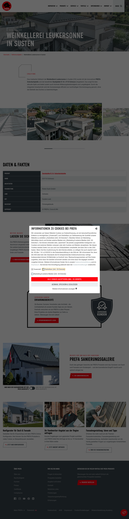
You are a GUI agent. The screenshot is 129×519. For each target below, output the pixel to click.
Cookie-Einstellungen (80, 265)
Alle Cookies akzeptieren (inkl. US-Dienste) (64, 279)
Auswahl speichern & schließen (64, 284)
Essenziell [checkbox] (37, 269)
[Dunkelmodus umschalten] (96, 229)
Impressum (35, 265)
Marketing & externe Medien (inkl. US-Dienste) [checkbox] (50, 274)
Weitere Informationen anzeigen (63, 289)
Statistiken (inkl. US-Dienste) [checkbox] (55, 269)
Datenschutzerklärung (83, 262)
